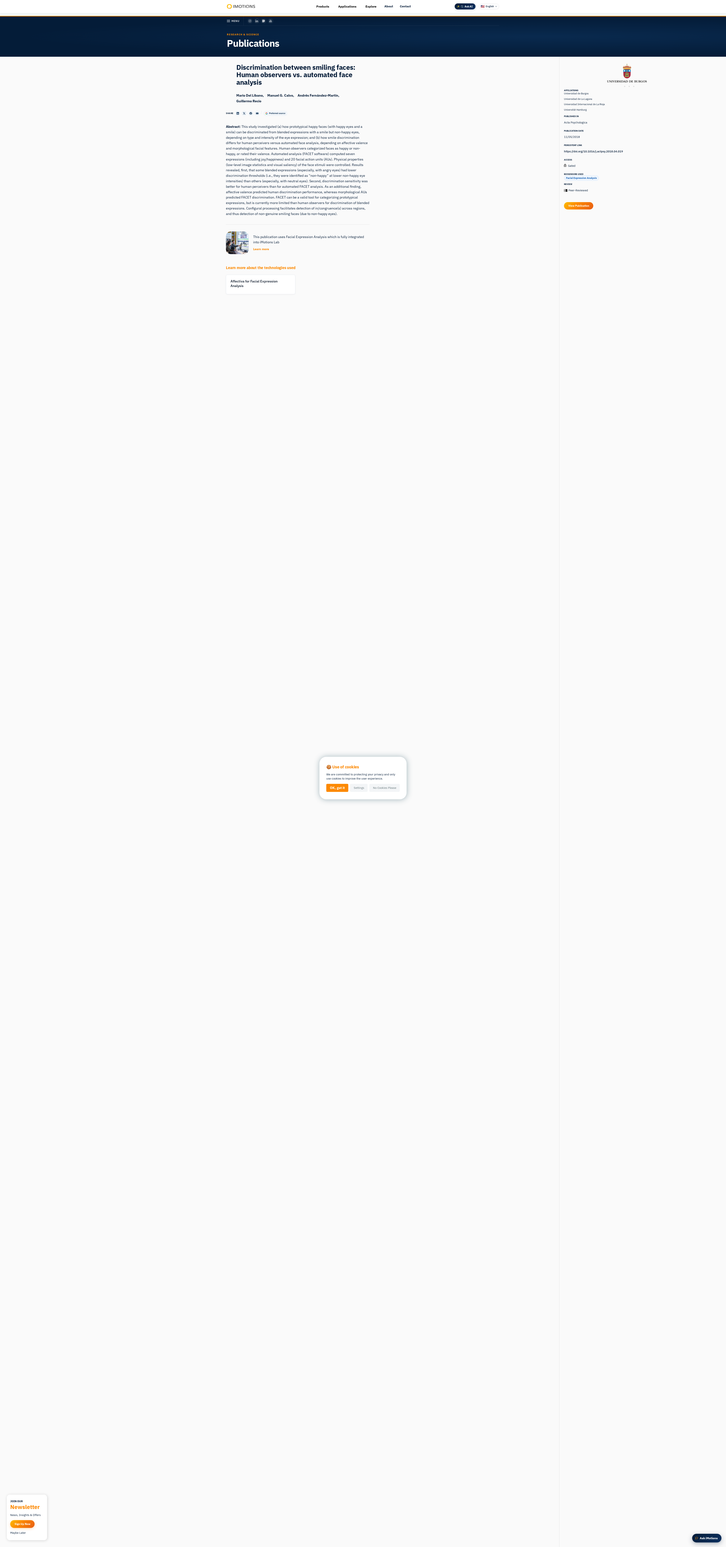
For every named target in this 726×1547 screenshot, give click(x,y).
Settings (359, 788)
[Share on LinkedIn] (237, 113)
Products (322, 6)
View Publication (578, 205)
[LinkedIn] (257, 21)
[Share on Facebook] (250, 113)
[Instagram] (250, 21)
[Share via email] (257, 113)
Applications (347, 6)
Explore (370, 6)
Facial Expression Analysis (581, 178)
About (388, 6)
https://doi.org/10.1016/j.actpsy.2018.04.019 (593, 151)
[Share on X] (244, 113)
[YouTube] (270, 21)
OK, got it (337, 788)
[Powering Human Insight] (241, 6)
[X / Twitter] (263, 21)
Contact (405, 6)
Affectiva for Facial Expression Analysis (254, 283)
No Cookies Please (384, 788)
